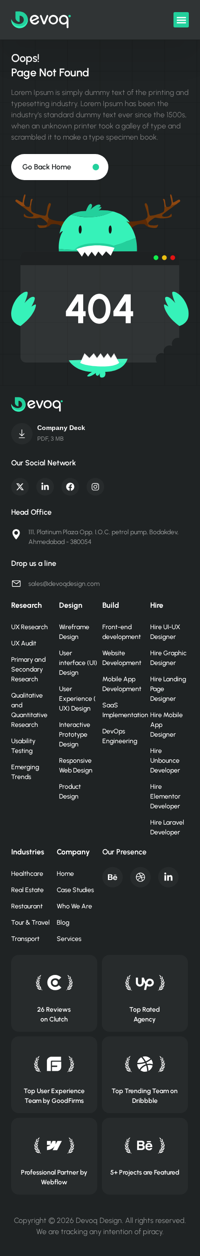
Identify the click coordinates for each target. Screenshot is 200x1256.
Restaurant (27, 906)
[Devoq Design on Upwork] (145, 982)
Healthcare (27, 874)
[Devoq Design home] (41, 19)
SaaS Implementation (121, 710)
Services (69, 939)
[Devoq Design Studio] (54, 1064)
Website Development (121, 658)
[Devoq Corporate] (22, 433)
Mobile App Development (121, 684)
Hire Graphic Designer (168, 658)
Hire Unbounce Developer (165, 760)
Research (26, 605)
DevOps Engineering (119, 736)
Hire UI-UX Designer (165, 632)
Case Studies (75, 890)
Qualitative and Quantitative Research (29, 710)
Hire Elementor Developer (165, 796)
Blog (63, 923)
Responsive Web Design (76, 765)
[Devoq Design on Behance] (145, 1145)
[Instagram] (95, 487)
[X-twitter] (20, 487)
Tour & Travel (30, 923)
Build (110, 605)
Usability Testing (23, 746)
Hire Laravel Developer (167, 827)
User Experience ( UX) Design (77, 698)
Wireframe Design (74, 632)
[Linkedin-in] (45, 487)
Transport (25, 939)
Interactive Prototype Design (74, 734)
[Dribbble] (140, 877)
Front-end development (121, 632)
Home (65, 874)
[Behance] (112, 877)
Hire (156, 605)
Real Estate (27, 890)
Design (70, 605)
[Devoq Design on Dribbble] (145, 1064)
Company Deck (61, 427)
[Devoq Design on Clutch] (54, 982)
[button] (181, 19)
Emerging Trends (25, 772)
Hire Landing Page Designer (168, 689)
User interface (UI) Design (78, 663)
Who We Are (74, 906)
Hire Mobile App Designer (166, 725)
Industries (27, 851)
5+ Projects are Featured (145, 1172)
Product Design (70, 791)
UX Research (29, 627)
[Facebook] (70, 487)
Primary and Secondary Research (28, 669)
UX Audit (23, 643)
